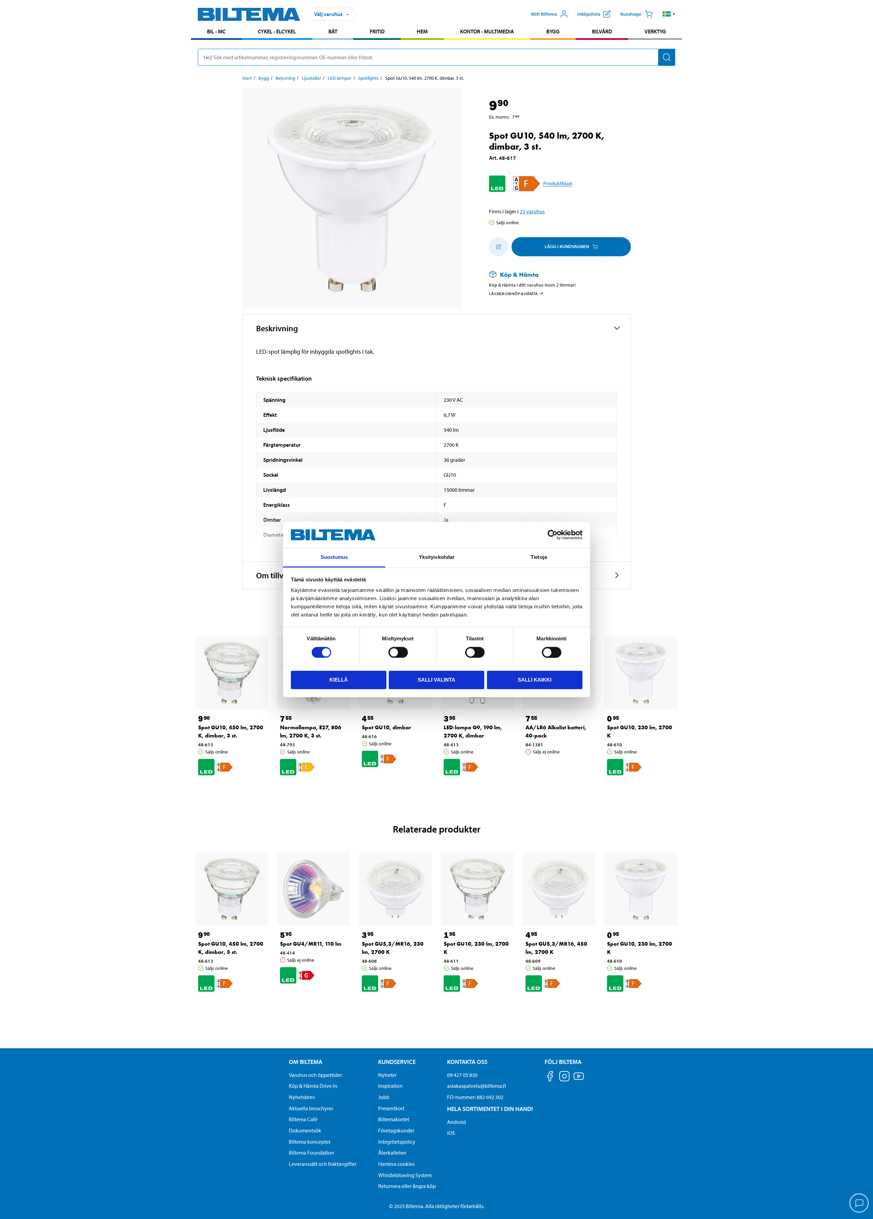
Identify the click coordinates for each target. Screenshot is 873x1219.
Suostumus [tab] (334, 557)
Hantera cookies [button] (396, 1163)
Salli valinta (436, 680)
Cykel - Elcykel (277, 31)
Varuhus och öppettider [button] (315, 1074)
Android (456, 1121)
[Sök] (666, 57)
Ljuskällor (311, 78)
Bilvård (602, 31)
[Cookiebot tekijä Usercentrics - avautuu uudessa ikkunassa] (552, 535)
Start (247, 78)
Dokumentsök (305, 1130)
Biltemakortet (393, 1119)
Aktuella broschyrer (311, 1108)
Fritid (377, 31)
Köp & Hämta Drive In (313, 1085)
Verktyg (655, 31)
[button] (669, 14)
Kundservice (397, 1062)
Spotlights (368, 78)
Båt (332, 31)
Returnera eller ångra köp (407, 1186)
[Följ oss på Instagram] (564, 1077)
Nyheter (387, 1074)
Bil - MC (216, 31)
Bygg (553, 31)
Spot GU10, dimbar (386, 727)
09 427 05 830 (462, 1074)
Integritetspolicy (396, 1141)
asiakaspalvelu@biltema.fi (476, 1085)
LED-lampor (340, 78)
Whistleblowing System (405, 1175)
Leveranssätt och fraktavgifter (322, 1163)
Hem (422, 31)
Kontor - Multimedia (487, 31)
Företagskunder (396, 1130)
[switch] (398, 652)
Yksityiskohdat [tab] (436, 557)
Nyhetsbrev (302, 1097)
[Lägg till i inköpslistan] (498, 246)
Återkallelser (392, 1152)
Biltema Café (303, 1119)
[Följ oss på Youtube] (578, 1079)
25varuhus (532, 211)
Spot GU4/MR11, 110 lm (310, 943)
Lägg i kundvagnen (567, 246)
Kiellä (338, 680)
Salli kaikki (534, 680)
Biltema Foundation (311, 1152)
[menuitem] (216, 32)
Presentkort (391, 1108)
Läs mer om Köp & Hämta (513, 293)
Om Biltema (305, 1062)
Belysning (285, 78)
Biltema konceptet (309, 1141)
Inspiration (390, 1085)
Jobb (383, 1097)
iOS (451, 1132)
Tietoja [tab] (539, 557)
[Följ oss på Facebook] (550, 1077)
